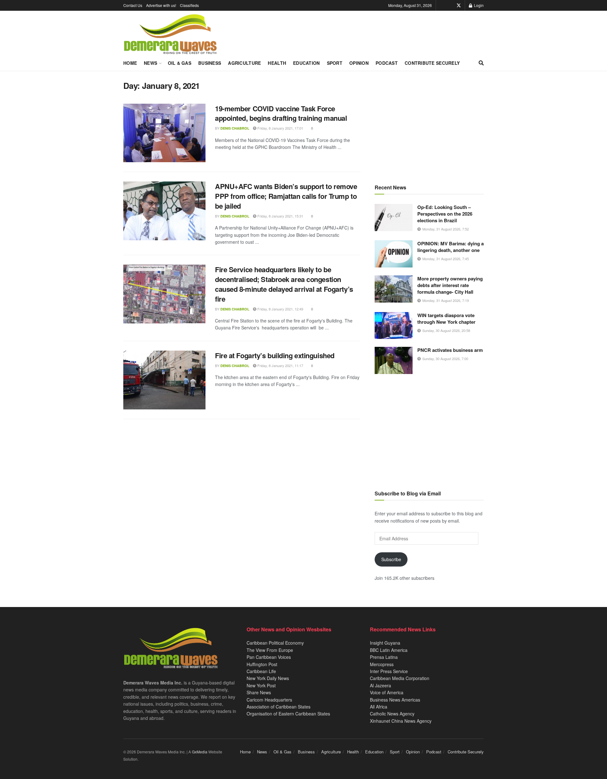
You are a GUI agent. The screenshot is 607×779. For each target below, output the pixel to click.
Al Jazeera (380, 685)
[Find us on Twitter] (459, 5)
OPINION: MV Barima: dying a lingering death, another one (450, 247)
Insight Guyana (385, 643)
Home (130, 63)
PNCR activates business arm (450, 350)
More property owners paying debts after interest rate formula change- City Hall (450, 285)
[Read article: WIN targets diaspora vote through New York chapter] (394, 325)
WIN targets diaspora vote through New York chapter (446, 318)
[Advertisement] (429, 125)
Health (277, 63)
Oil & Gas (180, 63)
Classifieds (189, 5)
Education (306, 63)
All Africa (378, 706)
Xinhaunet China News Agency (401, 721)
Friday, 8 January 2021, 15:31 (279, 215)
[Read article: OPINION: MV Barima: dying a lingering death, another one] (394, 253)
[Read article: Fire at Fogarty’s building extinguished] (164, 380)
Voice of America (386, 692)
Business (209, 63)
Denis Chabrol (234, 128)
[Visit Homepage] (170, 34)
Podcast (387, 63)
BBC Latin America (389, 650)
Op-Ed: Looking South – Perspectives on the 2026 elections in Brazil (444, 214)
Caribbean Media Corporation (399, 678)
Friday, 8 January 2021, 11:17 (279, 365)
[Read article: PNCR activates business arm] (394, 360)
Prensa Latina (384, 657)
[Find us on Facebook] (450, 5)
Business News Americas (395, 699)
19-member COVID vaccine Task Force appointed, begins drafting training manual (281, 113)
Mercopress (382, 664)
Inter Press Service (389, 671)
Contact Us (132, 5)
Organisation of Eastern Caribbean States (288, 713)
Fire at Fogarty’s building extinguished (274, 355)
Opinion (359, 63)
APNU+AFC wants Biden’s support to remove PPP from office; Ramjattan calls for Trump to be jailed (286, 196)
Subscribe (391, 559)
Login (478, 5)
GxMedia (199, 751)
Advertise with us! (161, 5)
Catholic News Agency (392, 713)
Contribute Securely (432, 63)
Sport (334, 63)
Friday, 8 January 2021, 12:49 (279, 308)
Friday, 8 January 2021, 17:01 (279, 128)
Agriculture (244, 63)
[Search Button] (481, 63)
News (150, 63)
